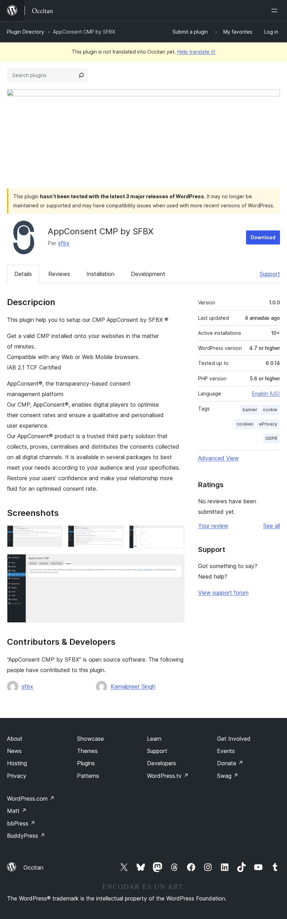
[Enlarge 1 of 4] (52, 534)
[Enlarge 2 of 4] (114, 534)
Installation (100, 273)
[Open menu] (276, 10)
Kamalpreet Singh (133, 686)
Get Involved (234, 738)
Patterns (88, 775)
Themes (87, 750)
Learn (154, 738)
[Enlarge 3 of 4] (175, 534)
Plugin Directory (25, 32)
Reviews (59, 273)
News (14, 750)
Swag (227, 775)
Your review (213, 525)
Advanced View (218, 458)
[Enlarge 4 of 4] (175, 563)
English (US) (266, 393)
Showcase (90, 738)
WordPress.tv (168, 775)
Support (270, 273)
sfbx (64, 243)
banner (250, 409)
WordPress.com (31, 798)
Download (263, 237)
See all (271, 525)
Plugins (86, 763)
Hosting (17, 763)
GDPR (271, 438)
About (14, 738)
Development (148, 273)
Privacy (16, 775)
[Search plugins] (81, 75)
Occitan (33, 867)
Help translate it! (196, 52)
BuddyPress (26, 835)
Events (226, 750)
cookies (245, 424)
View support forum (223, 592)
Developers (161, 763)
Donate (230, 763)
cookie (270, 409)
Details (23, 273)
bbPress (21, 823)
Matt (17, 810)
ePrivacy (268, 424)
